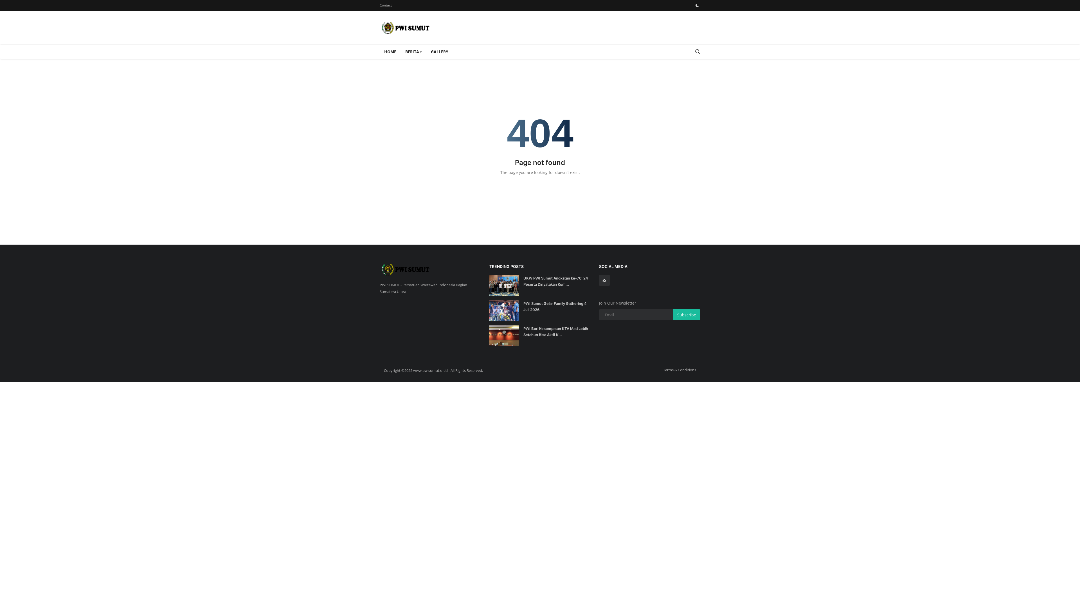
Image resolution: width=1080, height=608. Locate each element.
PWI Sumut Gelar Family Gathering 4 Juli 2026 (555, 306)
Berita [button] (412, 51)
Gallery (439, 51)
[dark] (697, 5)
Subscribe (686, 315)
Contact (386, 5)
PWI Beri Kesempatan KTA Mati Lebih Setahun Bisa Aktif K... (555, 331)
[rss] (604, 280)
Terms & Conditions (679, 369)
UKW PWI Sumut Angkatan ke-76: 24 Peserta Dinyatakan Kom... (555, 281)
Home (390, 51)
